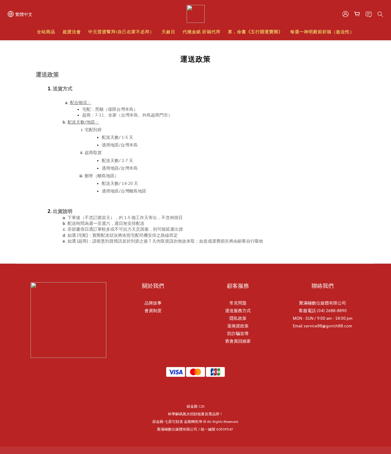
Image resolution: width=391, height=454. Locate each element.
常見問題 (238, 302)
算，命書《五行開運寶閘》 (255, 31)
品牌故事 (153, 302)
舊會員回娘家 (238, 341)
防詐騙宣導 (238, 333)
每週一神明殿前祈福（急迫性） (322, 31)
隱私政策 (238, 318)
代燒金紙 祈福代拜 (202, 31)
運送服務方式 (238, 310)
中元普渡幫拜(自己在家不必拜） (121, 31)
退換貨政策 (238, 325)
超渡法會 (72, 31)
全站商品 (46, 31)
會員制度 (153, 310)
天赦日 (168, 31)
